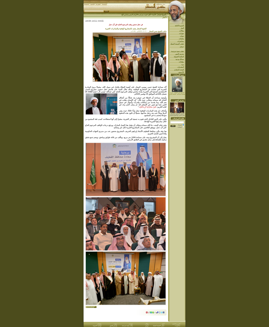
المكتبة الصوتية (179, 56)
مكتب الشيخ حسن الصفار (158, 31)
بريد (182, 64)
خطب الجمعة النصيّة (177, 44)
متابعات (181, 38)
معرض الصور (179, 54)
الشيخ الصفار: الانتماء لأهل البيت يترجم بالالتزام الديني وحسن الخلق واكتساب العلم (137, 15)
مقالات (181, 31)
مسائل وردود (179, 59)
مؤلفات (181, 62)
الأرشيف (181, 72)
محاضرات (180, 41)
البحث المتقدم (179, 70)
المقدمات (180, 67)
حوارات (181, 33)
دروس (182, 46)
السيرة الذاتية (179, 25)
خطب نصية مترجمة (177, 51)
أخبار (182, 28)
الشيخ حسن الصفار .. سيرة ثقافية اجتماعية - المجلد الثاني (177, 93)
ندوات (182, 36)
